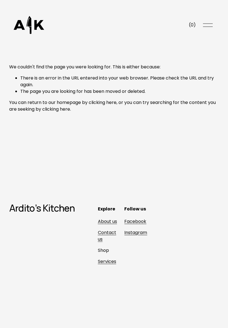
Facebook (135, 221)
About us (107, 221)
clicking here (103, 102)
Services (107, 261)
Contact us (107, 235)
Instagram (135, 232)
